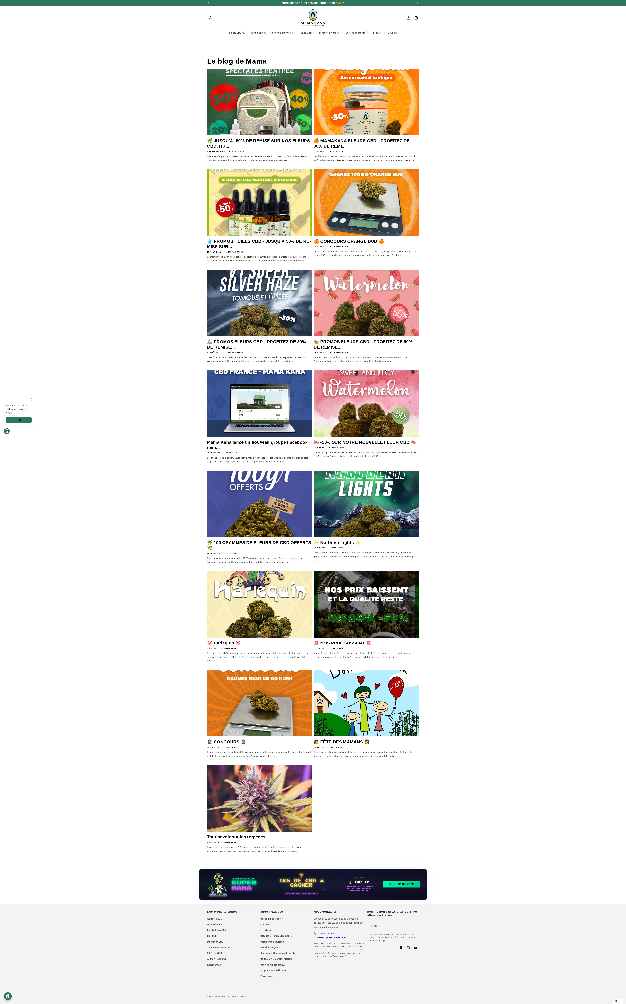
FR (620, 1001)
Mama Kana (220, 996)
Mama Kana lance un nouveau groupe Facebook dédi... (257, 445)
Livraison (265, 930)
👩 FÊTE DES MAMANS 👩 (342, 741)
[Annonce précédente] (208, 3)
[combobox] (618, 1001)
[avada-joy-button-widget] (8, 996)
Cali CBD (212, 936)
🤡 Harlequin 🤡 (224, 643)
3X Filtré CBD (214, 953)
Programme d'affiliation (273, 970)
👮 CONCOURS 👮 (226, 741)
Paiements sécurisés (272, 941)
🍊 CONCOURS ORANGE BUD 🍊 (349, 241)
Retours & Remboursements (276, 936)
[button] (210, 18)
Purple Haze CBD (216, 930)
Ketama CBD (214, 964)
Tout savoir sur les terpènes (236, 837)
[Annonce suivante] (417, 3)
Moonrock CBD (215, 941)
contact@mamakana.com (331, 937)
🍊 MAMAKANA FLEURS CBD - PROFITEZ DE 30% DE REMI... (362, 143)
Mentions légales (270, 947)
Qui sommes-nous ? (271, 918)
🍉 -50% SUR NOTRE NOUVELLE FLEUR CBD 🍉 (365, 442)
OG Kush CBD (214, 924)
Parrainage (266, 976)
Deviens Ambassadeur (272, 964)
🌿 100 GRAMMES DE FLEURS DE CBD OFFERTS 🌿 (259, 545)
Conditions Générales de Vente (277, 953)
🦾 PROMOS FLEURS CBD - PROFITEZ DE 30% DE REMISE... (256, 344)
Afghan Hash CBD (217, 959)
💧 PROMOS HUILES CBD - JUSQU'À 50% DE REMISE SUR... (259, 244)
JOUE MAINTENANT (402, 884)
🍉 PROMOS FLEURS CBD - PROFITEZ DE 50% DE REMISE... (363, 344)
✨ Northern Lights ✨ (337, 542)
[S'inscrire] (415, 926)
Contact (264, 924)
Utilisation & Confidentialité (276, 959)
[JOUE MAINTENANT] (313, 884)
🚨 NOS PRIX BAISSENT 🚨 (343, 643)
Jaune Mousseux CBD (219, 947)
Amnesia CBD (214, 918)
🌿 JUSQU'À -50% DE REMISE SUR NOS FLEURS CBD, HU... (258, 143)
